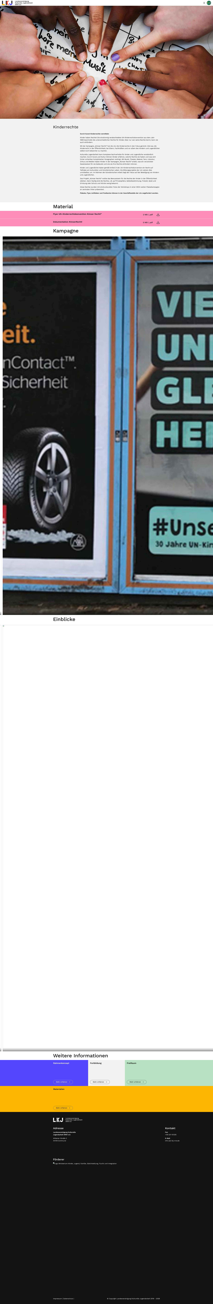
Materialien (58, 1089)
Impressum (57, 1299)
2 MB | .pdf (148, 215)
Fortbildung (95, 1063)
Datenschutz (68, 1299)
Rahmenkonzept (61, 1063)
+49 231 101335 (170, 1135)
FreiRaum (131, 1063)
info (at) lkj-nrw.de (172, 1141)
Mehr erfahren (61, 1082)
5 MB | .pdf (148, 222)
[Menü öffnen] (204, 3)
